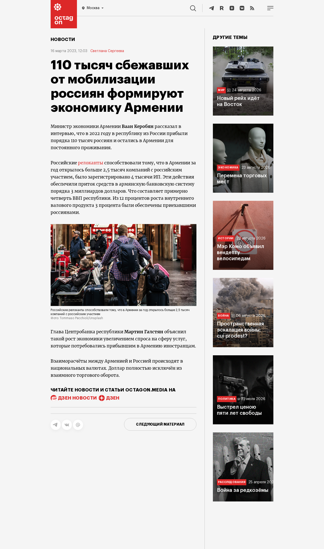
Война (223, 315)
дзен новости (77, 398)
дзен (112, 398)
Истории (225, 238)
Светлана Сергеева (107, 51)
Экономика (228, 167)
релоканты (90, 163)
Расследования (231, 482)
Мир (221, 90)
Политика (226, 399)
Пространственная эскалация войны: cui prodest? (240, 330)
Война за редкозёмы (242, 490)
